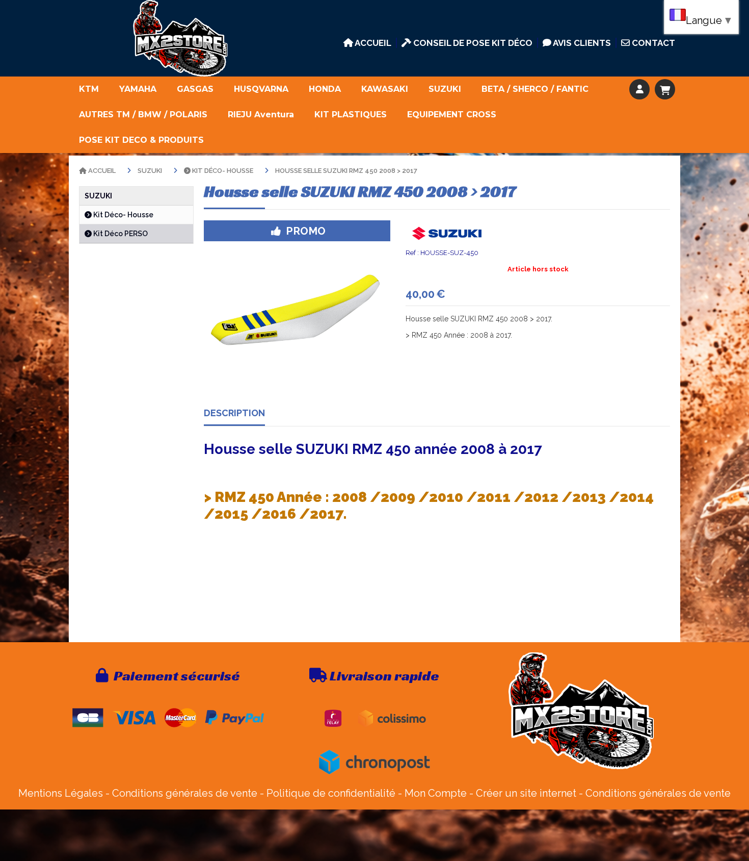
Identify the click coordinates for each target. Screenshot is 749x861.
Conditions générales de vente (184, 793)
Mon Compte (436, 793)
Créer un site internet (526, 793)
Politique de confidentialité (330, 793)
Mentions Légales (60, 793)
